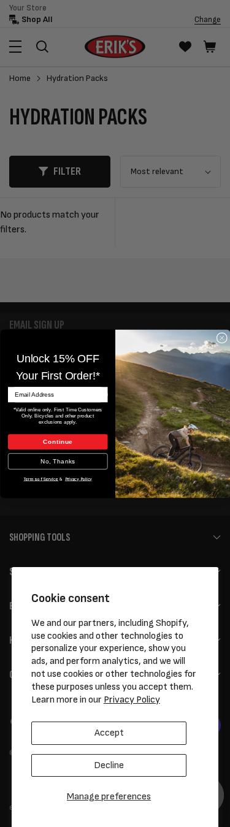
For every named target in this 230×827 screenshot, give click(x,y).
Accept (109, 733)
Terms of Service (40, 478)
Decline (109, 765)
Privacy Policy (132, 700)
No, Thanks (57, 460)
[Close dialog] (221, 337)
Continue (57, 441)
